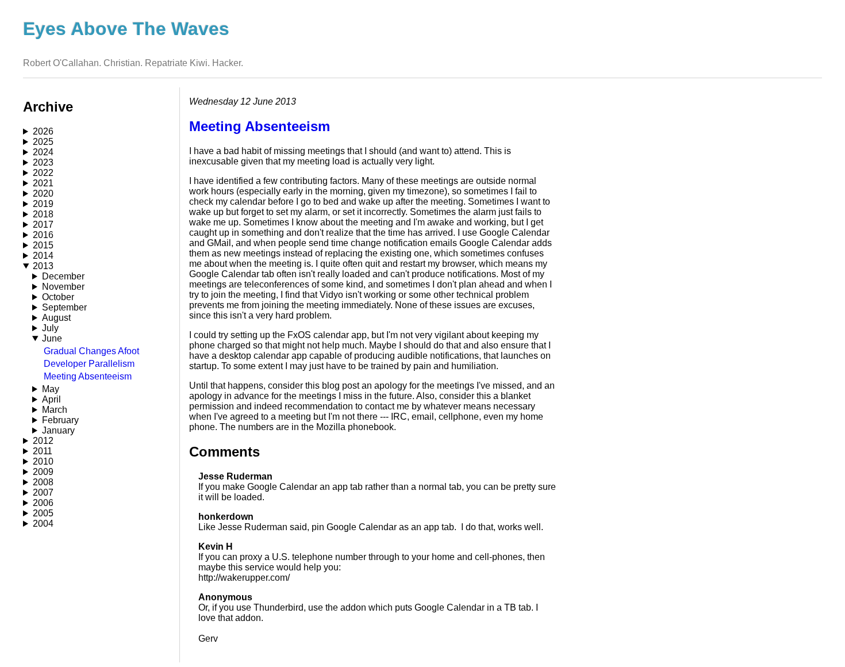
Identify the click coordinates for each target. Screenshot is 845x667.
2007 (43, 492)
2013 (43, 266)
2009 (43, 472)
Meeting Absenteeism (88, 376)
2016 (43, 235)
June (52, 338)
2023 (43, 162)
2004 (43, 523)
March (54, 410)
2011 (42, 451)
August (56, 318)
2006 (43, 503)
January (58, 430)
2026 (43, 131)
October (58, 297)
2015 (43, 245)
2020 (43, 193)
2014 (43, 255)
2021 (43, 183)
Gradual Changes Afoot (91, 351)
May (50, 389)
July (50, 328)
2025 (43, 142)
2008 (43, 482)
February (60, 420)
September (64, 307)
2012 (43, 441)
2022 (43, 173)
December (63, 276)
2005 (43, 513)
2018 (43, 214)
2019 (43, 204)
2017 (43, 224)
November (63, 287)
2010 (43, 461)
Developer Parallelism (89, 364)
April (51, 399)
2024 (43, 152)
